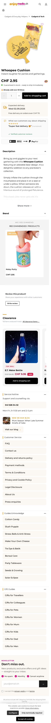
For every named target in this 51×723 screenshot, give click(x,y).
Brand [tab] (6, 213)
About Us (10, 494)
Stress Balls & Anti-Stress (17, 534)
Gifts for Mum (12, 624)
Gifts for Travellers (14, 595)
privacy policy (20, 691)
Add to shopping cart (35, 95)
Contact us (10, 451)
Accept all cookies (25, 719)
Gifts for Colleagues (15, 602)
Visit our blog (11, 429)
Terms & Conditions (15, 472)
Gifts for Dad (11, 639)
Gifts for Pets (11, 610)
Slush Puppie (11, 526)
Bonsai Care (11, 556)
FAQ (7, 443)
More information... (32, 708)
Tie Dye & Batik (12, 548)
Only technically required (32, 713)
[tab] (24, 151)
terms (32, 691)
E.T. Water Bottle (13, 370)
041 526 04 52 (11, 405)
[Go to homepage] (19, 4)
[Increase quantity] (19, 95)
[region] (24, 44)
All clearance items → (31, 321)
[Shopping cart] (3, 10)
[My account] (46, 4)
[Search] (40, 4)
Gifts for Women (13, 617)
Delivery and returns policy (18, 458)
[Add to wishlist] (43, 24)
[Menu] (5, 4)
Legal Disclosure (13, 487)
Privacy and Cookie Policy (18, 480)
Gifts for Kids (11, 632)
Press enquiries (13, 502)
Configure (13, 713)
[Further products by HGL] (46, 81)
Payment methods (14, 465)
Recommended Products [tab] (24, 226)
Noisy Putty (11, 269)
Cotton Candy (12, 519)
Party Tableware (13, 563)
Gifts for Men (11, 646)
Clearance (9, 318)
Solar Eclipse (11, 578)
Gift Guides (9, 589)
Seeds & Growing (13, 570)
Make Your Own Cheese (17, 541)
